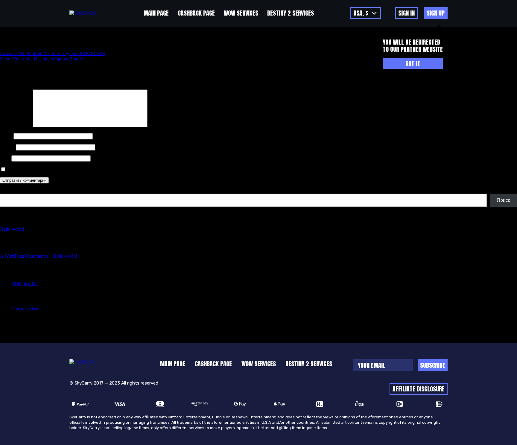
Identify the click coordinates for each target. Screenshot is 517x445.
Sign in (406, 13)
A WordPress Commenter (24, 256)
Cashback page (196, 13)
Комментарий (16, 125)
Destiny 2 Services (290, 13)
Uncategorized (25, 308)
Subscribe (432, 365)
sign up (436, 13)
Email (7, 147)
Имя (6, 136)
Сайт (5, 158)
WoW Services (241, 13)
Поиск (6, 190)
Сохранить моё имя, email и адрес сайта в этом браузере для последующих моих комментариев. (104, 169)
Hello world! (12, 229)
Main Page (156, 13)
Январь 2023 (25, 283)
